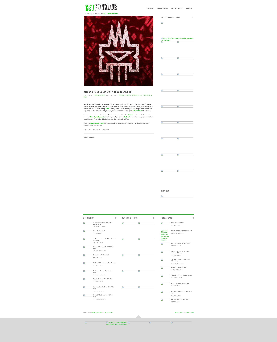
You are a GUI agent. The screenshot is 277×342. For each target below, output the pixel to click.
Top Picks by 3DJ (137, 95)
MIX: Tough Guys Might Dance (180, 283)
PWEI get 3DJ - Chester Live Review (104, 263)
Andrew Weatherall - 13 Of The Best (103, 247)
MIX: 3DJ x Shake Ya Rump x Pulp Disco (181, 292)
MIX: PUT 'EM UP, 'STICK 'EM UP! (181, 243)
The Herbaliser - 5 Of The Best (103, 279)
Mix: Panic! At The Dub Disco (180, 299)
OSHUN (130, 115)
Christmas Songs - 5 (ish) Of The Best (103, 271)
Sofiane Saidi (137, 111)
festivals (96, 129)
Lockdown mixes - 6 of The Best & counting (104, 239)
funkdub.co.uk (189, 312)
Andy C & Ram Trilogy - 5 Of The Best (103, 288)
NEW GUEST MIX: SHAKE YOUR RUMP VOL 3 (180, 260)
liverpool (105, 129)
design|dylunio (97, 312)
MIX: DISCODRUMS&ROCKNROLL (181, 231)
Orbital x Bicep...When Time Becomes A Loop (180, 252)
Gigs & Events (162, 8)
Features (150, 8)
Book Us (189, 8)
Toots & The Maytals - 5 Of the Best (103, 296)
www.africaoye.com (97, 123)
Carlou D (127, 117)
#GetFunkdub (179, 312)
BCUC (107, 109)
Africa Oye (87, 129)
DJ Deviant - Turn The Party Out (181, 275)
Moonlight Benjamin (97, 117)
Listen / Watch (176, 8)
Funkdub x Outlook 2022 (179, 267)
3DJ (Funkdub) (109, 312)
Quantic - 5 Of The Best (101, 255)
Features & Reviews (125, 95)
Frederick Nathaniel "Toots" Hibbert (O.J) (102, 223)
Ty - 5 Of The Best (99, 231)
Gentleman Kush (99, 95)
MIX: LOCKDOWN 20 (177, 223)
